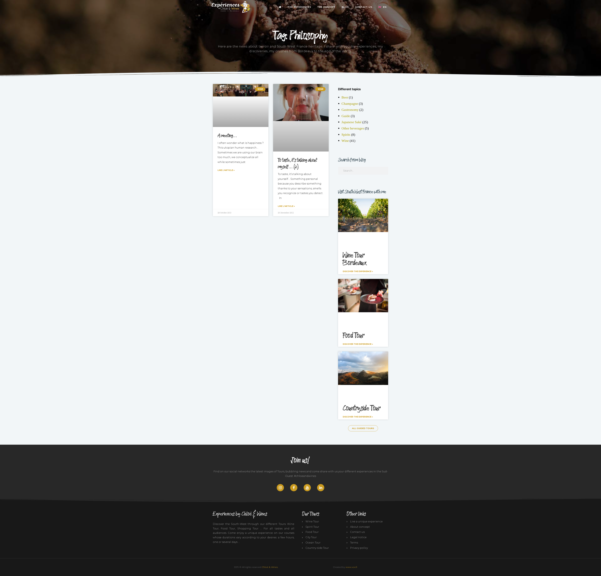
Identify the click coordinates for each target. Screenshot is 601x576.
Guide (346, 116)
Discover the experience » (358, 271)
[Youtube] (307, 487)
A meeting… (227, 135)
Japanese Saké (352, 122)
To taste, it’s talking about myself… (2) (297, 163)
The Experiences (299, 7)
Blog (345, 7)
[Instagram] (280, 487)
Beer (345, 97)
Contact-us (363, 7)
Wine (345, 141)
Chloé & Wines (270, 567)
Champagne (350, 103)
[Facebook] (293, 487)
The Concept (326, 7)
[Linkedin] (320, 487)
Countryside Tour (361, 408)
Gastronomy (350, 110)
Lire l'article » (226, 170)
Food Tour (353, 336)
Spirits (346, 134)
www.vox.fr (351, 567)
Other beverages (353, 128)
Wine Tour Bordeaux (355, 259)
